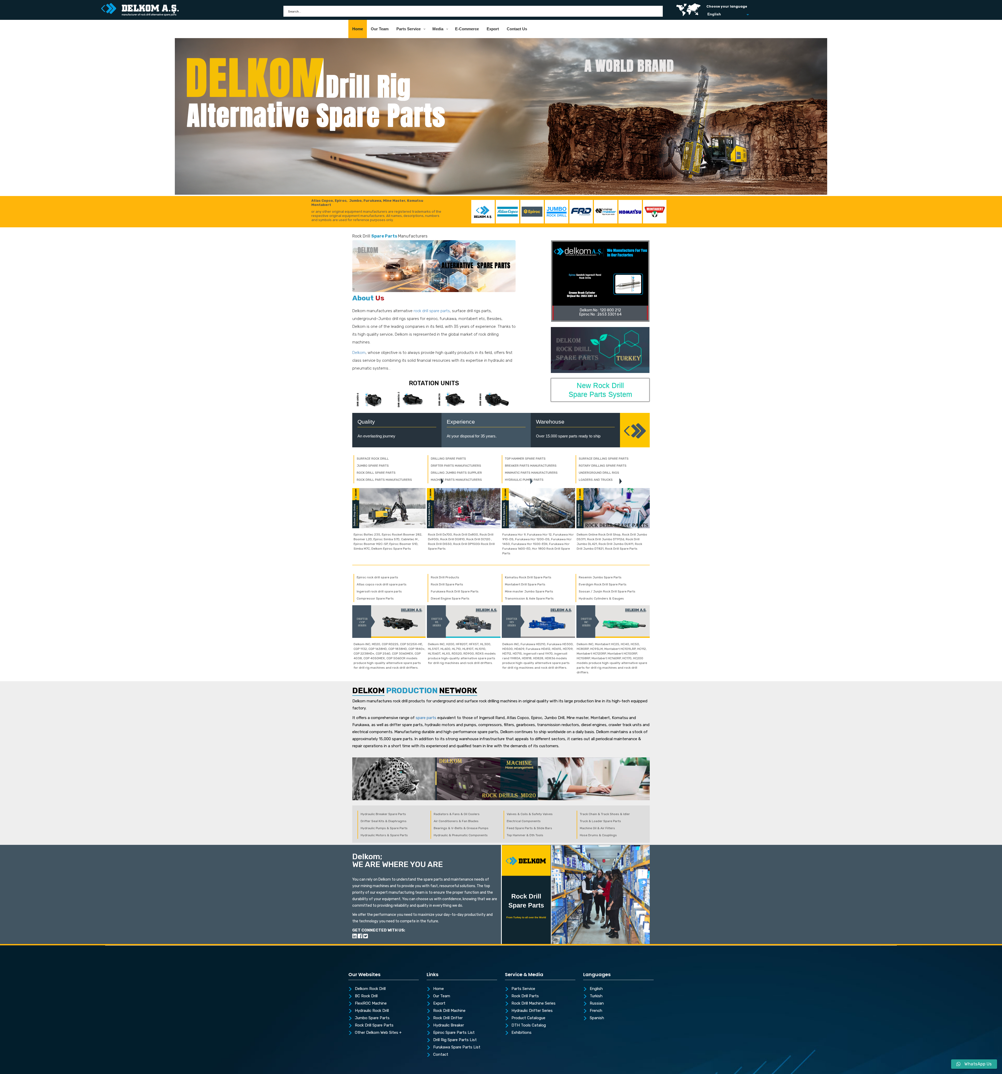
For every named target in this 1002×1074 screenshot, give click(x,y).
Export (439, 1003)
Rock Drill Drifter (448, 1018)
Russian (597, 1003)
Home (438, 989)
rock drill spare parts (432, 310)
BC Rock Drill (366, 996)
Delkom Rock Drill (370, 989)
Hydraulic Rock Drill (372, 1011)
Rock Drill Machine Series (533, 1003)
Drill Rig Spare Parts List (455, 1040)
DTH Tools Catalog (528, 1025)
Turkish (596, 996)
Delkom (359, 352)
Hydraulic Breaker (448, 1025)
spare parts (426, 717)
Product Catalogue (528, 1018)
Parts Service (523, 989)
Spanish (597, 1018)
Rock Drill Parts (525, 996)
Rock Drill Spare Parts (374, 1025)
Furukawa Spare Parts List (456, 1047)
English (596, 989)
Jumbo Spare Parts (372, 1018)
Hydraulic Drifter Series (532, 1011)
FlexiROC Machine (371, 1003)
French (596, 1011)
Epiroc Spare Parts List (454, 1033)
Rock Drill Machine (449, 1011)
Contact (440, 1055)
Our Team (441, 996)
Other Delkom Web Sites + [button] (378, 1033)
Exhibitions (521, 1033)
